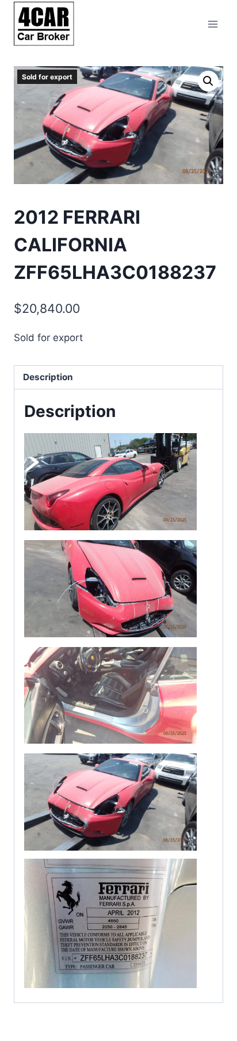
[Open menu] (212, 24)
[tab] (118, 377)
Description (48, 377)
